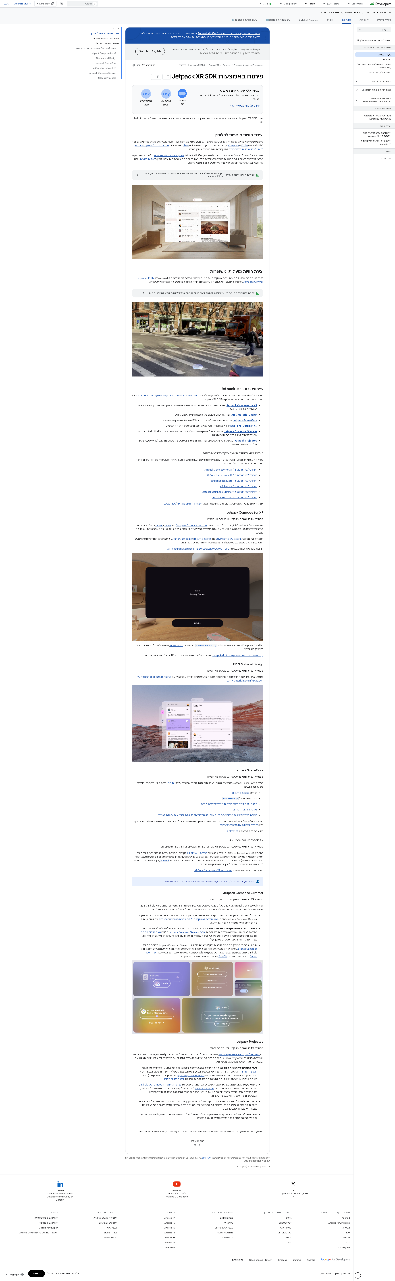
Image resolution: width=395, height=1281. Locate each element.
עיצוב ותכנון (333, 3)
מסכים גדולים (226, 1217)
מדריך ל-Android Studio (105, 1217)
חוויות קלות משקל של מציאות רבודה (154, 395)
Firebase (282, 1260)
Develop (385, 12)
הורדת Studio (110, 1232)
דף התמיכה (203, 37)
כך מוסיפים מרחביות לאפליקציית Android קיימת (237, 655)
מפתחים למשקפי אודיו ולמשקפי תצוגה (239, 1054)
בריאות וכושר (285, 1227)
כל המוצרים (237, 1260)
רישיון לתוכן (206, 1158)
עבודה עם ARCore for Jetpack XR (213, 870)
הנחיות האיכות (147, 159)
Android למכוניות (225, 1232)
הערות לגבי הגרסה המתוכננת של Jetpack (234, 497)
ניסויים (329, 20)
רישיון (337, 1273)
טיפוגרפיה (163, 919)
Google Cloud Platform (260, 1260)
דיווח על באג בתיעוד (48, 1222)
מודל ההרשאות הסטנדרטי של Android (160, 1084)
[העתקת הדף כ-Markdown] (158, 77)
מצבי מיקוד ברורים (151, 932)
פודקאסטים (344, 1247)
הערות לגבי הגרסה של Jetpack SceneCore (234, 480)
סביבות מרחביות (240, 793)
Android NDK (110, 1237)
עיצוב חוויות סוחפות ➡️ (278, 20)
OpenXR (164, 860)
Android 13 (169, 1237)
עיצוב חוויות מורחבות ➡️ (244, 20)
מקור (347, 1232)
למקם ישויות (176, 645)
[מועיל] (138, 65)
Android (346, 1217)
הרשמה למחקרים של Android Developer (38, 1232)
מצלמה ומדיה (284, 1232)
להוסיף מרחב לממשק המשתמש (152, 145)
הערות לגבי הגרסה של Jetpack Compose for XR (230, 469)
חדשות (346, 1237)
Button (253, 956)
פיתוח (312, 3)
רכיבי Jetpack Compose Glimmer (187, 932)
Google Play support (48, 1227)
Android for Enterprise (339, 1222)
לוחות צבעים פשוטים (181, 919)
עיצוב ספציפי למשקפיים (206, 919)
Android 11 (170, 1247)
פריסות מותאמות (162, 677)
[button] (375, 59)
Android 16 (169, 1222)
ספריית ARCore (199, 853)
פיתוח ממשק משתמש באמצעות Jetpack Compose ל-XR (198, 548)
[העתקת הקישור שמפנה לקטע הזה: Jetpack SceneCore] (232, 770)
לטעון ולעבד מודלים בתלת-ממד (246, 149)
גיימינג (288, 1217)
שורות (167, 525)
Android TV (227, 1237)
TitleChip (223, 956)
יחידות (171, 783)
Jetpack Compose (247, 949)
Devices (370, 12)
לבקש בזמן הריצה (204, 1088)
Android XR (352, 12)
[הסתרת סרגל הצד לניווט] (358, 1275)
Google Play (290, 3)
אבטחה (346, 1227)
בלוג (265, 3)
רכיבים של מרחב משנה (228, 539)
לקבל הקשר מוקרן (174, 1079)
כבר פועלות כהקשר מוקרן (190, 1075)
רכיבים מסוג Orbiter (182, 539)
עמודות (159, 525)
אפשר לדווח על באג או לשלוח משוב (183, 503)
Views (186, 145)
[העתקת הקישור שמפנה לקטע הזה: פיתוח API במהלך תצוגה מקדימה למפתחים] (200, 453)
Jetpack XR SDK (329, 12)
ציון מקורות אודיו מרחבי (245, 809)
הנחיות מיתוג (326, 1273)
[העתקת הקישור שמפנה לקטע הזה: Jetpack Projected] (233, 1042)
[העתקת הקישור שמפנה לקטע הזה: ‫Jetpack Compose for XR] (223, 513)
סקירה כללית (384, 20)
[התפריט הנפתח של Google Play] (279, 3)
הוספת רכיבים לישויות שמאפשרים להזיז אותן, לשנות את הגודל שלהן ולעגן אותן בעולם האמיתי (207, 815)
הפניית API (233, 831)
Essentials (357, 3)
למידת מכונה (285, 1222)
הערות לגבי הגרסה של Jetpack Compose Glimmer (229, 492)
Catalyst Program (308, 20)
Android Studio (22, 3)
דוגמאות (364, 20)
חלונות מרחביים (202, 539)
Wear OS (228, 1222)
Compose (233, 145)
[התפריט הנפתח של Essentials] (347, 3)
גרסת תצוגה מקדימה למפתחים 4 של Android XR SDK (229, 33)
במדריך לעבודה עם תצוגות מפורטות (239, 825)
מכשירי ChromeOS (224, 1227)
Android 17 (169, 1217)
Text (154, 952)
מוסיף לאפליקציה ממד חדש (169, 155)
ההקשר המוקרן (249, 1071)
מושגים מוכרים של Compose (191, 525)
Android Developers (254, 65)
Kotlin (244, 145)
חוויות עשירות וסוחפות (187, 395)
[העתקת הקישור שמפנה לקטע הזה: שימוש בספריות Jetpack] (217, 389)
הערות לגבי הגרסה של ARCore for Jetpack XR (231, 475)
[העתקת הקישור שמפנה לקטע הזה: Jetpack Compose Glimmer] (220, 893)
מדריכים (346, 20)
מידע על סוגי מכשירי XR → (244, 105)
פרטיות (288, 1237)
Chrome (297, 1260)
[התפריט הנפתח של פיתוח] (304, 3)
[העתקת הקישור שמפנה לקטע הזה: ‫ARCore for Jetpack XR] (226, 840)
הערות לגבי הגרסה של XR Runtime (238, 486)
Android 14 (169, 1232)
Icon (148, 952)
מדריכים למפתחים (108, 1222)
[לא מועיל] (134, 65)
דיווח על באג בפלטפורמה (46, 1217)
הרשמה (36, 1273)
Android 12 (169, 1242)
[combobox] (82, 3)
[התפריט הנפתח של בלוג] (259, 3)
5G (289, 1242)
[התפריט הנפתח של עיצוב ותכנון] (323, 3)
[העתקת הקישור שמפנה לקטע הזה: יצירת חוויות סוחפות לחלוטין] (212, 135)
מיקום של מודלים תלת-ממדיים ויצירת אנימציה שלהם (229, 804)
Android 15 (169, 1227)
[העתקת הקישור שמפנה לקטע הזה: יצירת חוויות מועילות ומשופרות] (207, 272)
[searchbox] (374, 29)
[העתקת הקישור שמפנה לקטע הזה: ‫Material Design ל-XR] (230, 664)
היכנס (6, 3)
